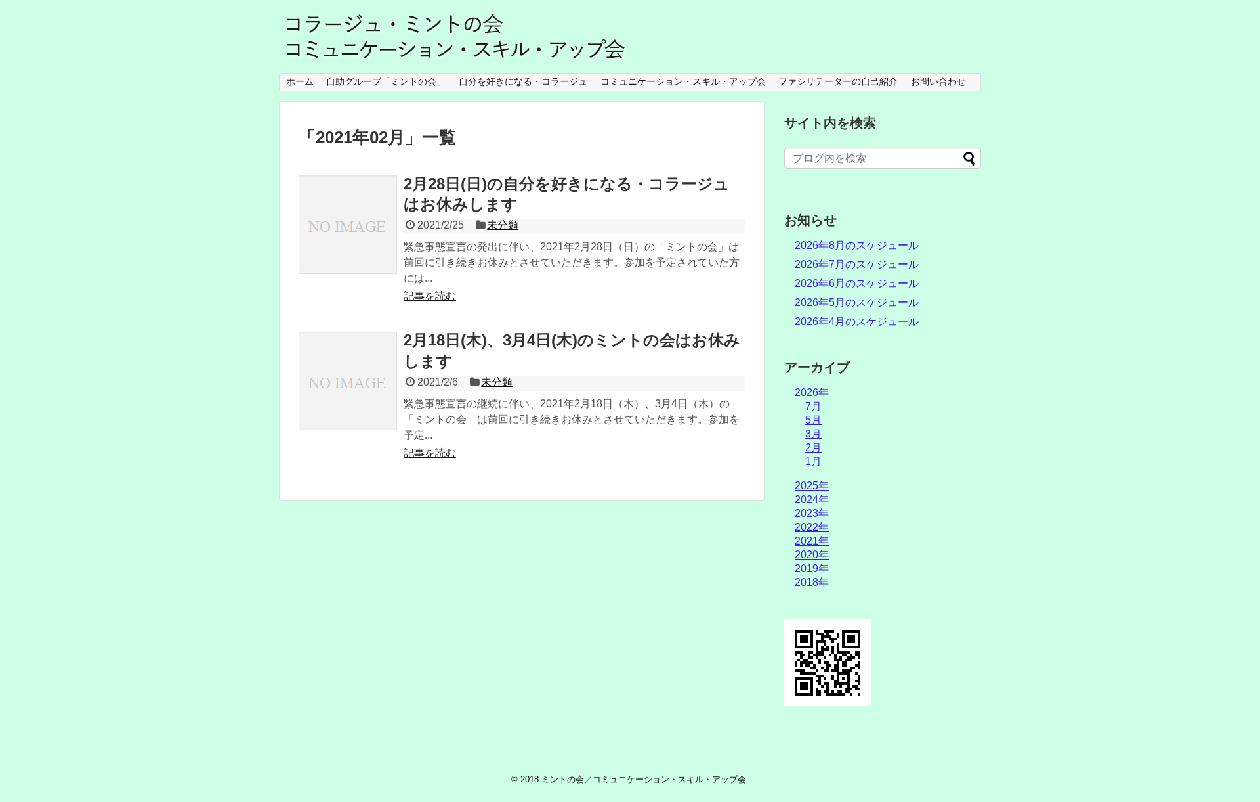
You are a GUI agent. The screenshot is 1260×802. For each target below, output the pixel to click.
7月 (813, 406)
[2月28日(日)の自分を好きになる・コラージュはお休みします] (348, 224)
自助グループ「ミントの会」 (386, 81)
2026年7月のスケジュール (857, 264)
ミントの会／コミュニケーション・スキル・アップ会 (643, 779)
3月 (813, 433)
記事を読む (430, 295)
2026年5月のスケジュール (857, 302)
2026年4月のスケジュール (857, 321)
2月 (813, 447)
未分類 (502, 225)
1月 (813, 461)
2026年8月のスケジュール (857, 245)
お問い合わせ (938, 81)
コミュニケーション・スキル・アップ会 (683, 81)
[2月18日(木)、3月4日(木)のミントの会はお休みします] (348, 381)
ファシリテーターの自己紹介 (838, 81)
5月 (813, 420)
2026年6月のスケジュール (857, 283)
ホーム (300, 81)
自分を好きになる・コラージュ (523, 81)
